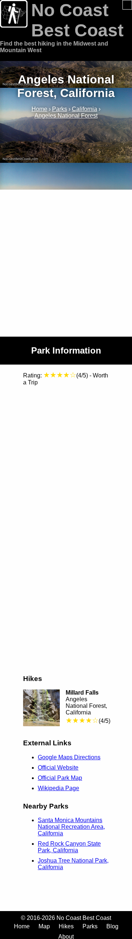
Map (44, 926)
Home (22, 926)
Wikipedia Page (58, 788)
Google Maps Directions (69, 757)
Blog (112, 926)
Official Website (58, 767)
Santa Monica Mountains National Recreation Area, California (71, 826)
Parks (90, 926)
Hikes (66, 926)
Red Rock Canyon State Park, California (69, 847)
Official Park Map (60, 778)
